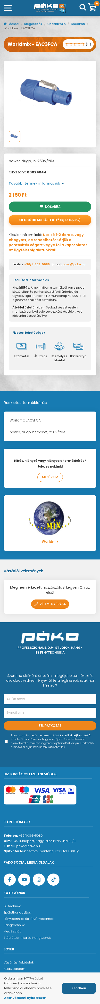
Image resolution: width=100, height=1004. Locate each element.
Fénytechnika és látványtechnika (29, 919)
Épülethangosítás (17, 912)
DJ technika (12, 906)
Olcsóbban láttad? (50, 220)
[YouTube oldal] (24, 880)
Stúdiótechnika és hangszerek (27, 938)
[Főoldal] (50, 8)
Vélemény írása (53, 604)
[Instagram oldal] (39, 880)
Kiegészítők (33, 24)
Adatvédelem (14, 969)
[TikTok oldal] (53, 880)
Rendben (79, 988)
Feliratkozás (50, 725)
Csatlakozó (57, 24)
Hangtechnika (14, 925)
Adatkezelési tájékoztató (71, 735)
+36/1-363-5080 (37, 264)
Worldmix (50, 541)
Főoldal (14, 24)
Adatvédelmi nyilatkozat (25, 998)
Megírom (50, 477)
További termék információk (34, 183)
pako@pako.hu (74, 264)
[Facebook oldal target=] (10, 880)
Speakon (78, 24)
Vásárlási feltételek (18, 962)
